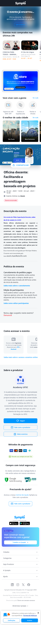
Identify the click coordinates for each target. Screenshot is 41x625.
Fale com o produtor (22, 427)
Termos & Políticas (30, 615)
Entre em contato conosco (26, 600)
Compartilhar (22, 165)
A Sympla (6, 570)
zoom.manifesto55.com (16, 256)
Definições (11, 620)
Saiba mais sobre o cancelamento (17, 286)
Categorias (7, 558)
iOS (18, 347)
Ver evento (20, 25)
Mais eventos (22, 434)
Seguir (22, 421)
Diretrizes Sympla (19, 606)
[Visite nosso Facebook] (28, 584)
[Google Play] (25, 523)
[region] (20, 617)
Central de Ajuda (22, 495)
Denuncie (8, 315)
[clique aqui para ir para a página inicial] (20, 3)
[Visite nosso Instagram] (17, 584)
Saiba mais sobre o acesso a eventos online (21, 357)
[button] (6, 614)
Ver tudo (35, 98)
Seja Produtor (8, 564)
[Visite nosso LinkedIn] (12, 584)
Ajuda (5, 576)
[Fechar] (38, 612)
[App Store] (13, 523)
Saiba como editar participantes (16, 303)
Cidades (6, 552)
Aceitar (29, 620)
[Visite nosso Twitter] (23, 584)
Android (13, 349)
